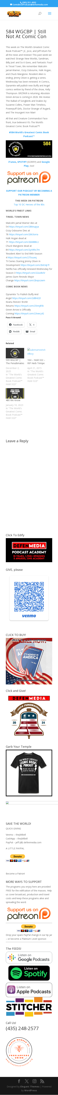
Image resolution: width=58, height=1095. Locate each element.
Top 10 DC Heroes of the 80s (29, 204)
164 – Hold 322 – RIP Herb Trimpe (36, 361)
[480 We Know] (15, 393)
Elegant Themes (29, 1086)
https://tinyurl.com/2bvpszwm (29, 280)
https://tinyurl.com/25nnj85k (29, 305)
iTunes (12, 161)
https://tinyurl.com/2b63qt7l (35, 265)
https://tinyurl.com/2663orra (23, 234)
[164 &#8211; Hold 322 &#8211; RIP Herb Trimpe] (36, 353)
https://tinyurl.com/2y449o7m (24, 249)
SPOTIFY (22, 161)
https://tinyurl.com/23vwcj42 (29, 313)
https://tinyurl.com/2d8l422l (26, 298)
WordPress (30, 1090)
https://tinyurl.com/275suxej (22, 257)
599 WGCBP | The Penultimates (15, 361)
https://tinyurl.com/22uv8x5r (30, 272)
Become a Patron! (15, 873)
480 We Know (13, 400)
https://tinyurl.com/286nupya (24, 226)
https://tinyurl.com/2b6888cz (24, 241)
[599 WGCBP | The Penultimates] (15, 353)
